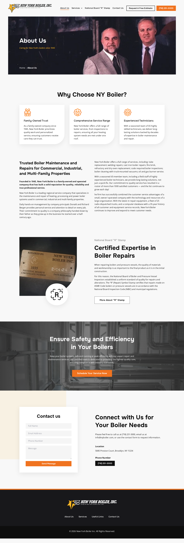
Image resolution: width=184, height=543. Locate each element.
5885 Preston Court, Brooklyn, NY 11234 (114, 450)
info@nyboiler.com (104, 437)
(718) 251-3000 (128, 434)
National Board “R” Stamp (97, 8)
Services (76, 8)
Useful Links (98, 516)
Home (22, 67)
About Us (64, 8)
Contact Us (118, 8)
